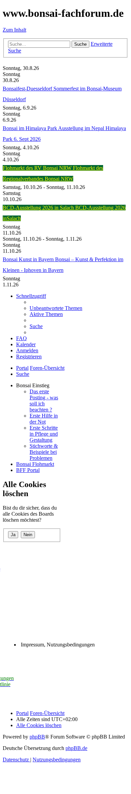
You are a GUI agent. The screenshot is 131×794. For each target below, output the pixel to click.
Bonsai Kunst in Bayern (29, 259)
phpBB (37, 737)
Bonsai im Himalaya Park (30, 128)
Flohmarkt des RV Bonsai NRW (38, 168)
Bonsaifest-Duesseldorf (28, 88)
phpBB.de (76, 748)
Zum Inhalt (14, 30)
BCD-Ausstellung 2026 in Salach (39, 207)
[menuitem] (56, 308)
